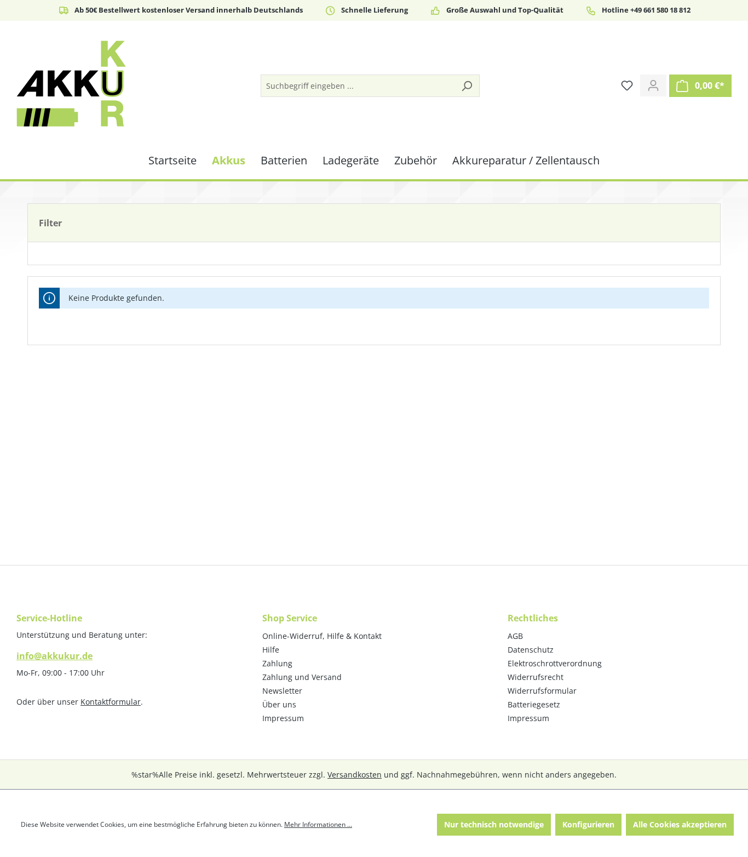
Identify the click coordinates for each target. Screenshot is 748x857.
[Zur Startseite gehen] (71, 84)
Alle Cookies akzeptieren (680, 824)
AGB (515, 636)
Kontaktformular (110, 701)
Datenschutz (531, 649)
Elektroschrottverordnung (555, 663)
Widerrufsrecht (535, 677)
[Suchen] (466, 85)
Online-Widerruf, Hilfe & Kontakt (322, 636)
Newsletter (282, 690)
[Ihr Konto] (653, 85)
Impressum (283, 718)
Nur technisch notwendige (494, 824)
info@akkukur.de (54, 656)
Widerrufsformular (542, 690)
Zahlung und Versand (302, 677)
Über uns (279, 704)
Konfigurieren (588, 824)
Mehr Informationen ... (318, 824)
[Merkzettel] (627, 85)
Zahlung (277, 663)
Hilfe (270, 649)
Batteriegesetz (534, 704)
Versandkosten (354, 774)
